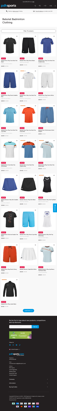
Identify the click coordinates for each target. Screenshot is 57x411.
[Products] (55, 5)
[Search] (35, 5)
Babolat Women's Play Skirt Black (27, 199)
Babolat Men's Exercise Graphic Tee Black (9, 235)
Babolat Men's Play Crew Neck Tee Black (9, 61)
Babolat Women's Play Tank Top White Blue (45, 235)
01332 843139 (12, 359)
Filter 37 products (28, 31)
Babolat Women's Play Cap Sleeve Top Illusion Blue (46, 270)
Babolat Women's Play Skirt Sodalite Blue (9, 200)
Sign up (35, 326)
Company (12, 379)
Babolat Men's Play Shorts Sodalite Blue (9, 96)
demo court (15, 11)
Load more (27, 310)
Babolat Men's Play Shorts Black (27, 60)
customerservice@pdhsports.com (17, 363)
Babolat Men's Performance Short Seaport (46, 131)
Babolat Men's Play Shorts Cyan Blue (28, 234)
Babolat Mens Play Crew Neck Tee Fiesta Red (28, 131)
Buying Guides (13, 387)
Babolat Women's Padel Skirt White (28, 269)
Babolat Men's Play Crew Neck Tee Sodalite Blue (46, 61)
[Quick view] (17, 36)
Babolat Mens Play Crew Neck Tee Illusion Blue (46, 165)
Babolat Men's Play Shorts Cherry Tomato (9, 270)
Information (12, 383)
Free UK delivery (39, 11)
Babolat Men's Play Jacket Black (8, 304)
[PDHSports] (8, 5)
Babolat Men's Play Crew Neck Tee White (28, 96)
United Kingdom (14, 349)
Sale (33, 1)
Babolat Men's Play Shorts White (46, 95)
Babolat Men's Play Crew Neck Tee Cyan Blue (9, 131)
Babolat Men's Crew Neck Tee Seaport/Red (27, 165)
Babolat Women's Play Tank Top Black (47, 199)
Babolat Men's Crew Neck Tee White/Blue (8, 165)
